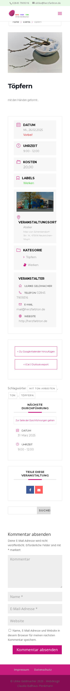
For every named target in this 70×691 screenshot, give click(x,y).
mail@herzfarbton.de (31, 309)
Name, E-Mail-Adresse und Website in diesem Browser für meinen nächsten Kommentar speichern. (34, 635)
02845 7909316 (20, 3)
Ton (13, 395)
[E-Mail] (39, 490)
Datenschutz (43, 669)
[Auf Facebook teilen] (30, 490)
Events (26, 22)
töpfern (27, 395)
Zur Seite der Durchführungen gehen (35, 420)
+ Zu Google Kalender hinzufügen (36, 351)
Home (16, 22)
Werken (33, 265)
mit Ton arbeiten (42, 388)
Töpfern (31, 257)
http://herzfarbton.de (33, 321)
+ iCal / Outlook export (36, 364)
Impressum (21, 669)
